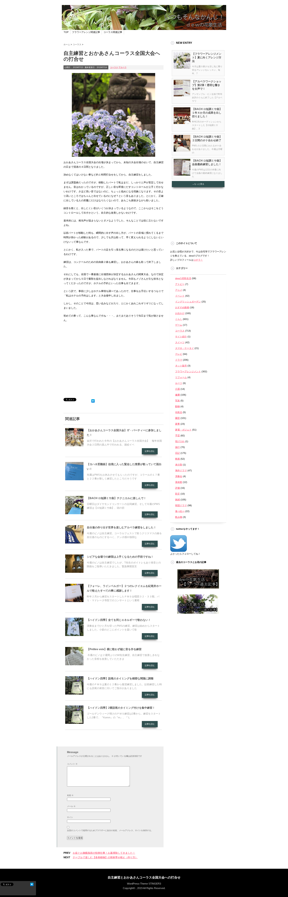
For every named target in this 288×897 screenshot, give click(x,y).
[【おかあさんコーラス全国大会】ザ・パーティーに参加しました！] (74, 445)
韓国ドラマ (181, 505)
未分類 (178, 464)
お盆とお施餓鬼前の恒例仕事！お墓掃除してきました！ (104, 852)
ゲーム (178, 325)
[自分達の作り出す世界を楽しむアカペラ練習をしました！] (74, 542)
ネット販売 (181, 365)
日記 (177, 453)
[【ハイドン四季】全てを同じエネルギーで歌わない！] (74, 634)
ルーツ (178, 383)
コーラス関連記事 (113, 32)
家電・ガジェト (183, 429)
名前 (70, 795)
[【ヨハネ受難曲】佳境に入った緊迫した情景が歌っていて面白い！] (74, 479)
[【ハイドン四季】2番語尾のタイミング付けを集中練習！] (74, 722)
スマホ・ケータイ (184, 348)
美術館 (178, 482)
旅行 (177, 447)
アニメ (178, 290)
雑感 (177, 499)
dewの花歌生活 (183, 278)
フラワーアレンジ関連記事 (86, 32)
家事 (177, 424)
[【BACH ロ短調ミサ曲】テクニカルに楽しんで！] (74, 513)
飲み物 (178, 517)
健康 (177, 394)
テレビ (178, 354)
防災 (177, 493)
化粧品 (178, 412)
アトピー (179, 284)
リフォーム (181, 377)
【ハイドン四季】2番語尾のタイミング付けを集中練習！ (121, 707)
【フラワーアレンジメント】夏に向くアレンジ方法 (206, 57)
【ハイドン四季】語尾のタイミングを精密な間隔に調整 (120, 678)
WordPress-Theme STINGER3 (144, 883)
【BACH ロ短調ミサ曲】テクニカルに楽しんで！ (116, 498)
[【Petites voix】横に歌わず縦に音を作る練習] (74, 664)
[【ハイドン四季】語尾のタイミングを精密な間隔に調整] (74, 693)
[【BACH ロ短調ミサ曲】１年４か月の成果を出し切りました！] (182, 122)
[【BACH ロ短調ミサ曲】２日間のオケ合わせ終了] (182, 150)
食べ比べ (179, 511)
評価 (177, 488)
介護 (177, 389)
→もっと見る (198, 184)
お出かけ (179, 313)
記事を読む (150, 451)
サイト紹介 (181, 336)
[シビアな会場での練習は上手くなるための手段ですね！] (74, 571)
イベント (179, 295)
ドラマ (178, 360)
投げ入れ (179, 441)
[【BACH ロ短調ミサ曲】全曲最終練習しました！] (182, 174)
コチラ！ (198, 260)
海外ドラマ (181, 470)
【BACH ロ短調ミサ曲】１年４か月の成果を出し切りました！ (207, 113)
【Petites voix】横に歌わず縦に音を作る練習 (114, 649)
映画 (177, 458)
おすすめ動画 (182, 307)
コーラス (114, 67)
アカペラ (122, 67)
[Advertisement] (114, 361)
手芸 (177, 435)
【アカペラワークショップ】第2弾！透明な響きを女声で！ (206, 85)
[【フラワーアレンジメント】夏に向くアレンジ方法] (182, 67)
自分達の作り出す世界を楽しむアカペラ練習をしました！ (121, 527)
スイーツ (179, 342)
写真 (177, 400)
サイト (70, 817)
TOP (66, 32)
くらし (178, 319)
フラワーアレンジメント (188, 371)
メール (71, 806)
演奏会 (178, 476)
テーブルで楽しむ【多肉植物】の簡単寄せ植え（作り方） (105, 857)
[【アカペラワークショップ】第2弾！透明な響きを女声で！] (182, 95)
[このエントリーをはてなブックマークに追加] (93, 400)
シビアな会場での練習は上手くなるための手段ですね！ (120, 556)
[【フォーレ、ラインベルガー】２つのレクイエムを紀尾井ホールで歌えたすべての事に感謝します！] (74, 600)
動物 (177, 406)
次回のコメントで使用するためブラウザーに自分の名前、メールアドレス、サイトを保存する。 (110, 830)
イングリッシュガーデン (188, 301)
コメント (72, 764)
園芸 (177, 418)
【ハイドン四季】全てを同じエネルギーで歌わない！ (119, 620)
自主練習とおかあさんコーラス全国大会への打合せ (144, 877)
